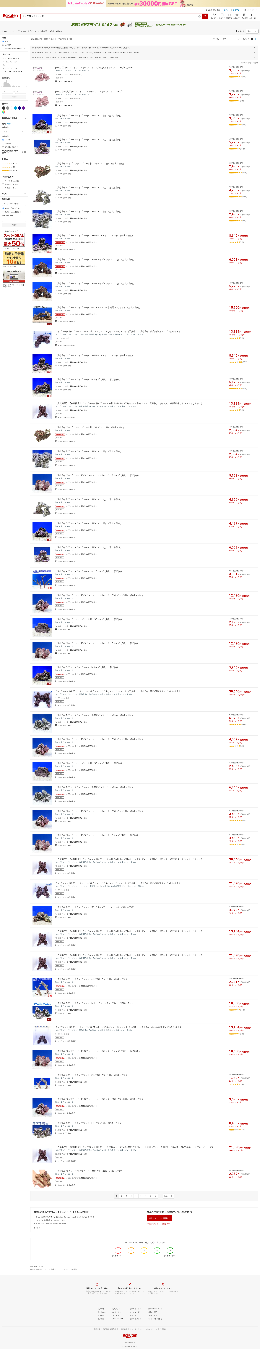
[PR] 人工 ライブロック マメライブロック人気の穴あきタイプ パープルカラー (94, 67)
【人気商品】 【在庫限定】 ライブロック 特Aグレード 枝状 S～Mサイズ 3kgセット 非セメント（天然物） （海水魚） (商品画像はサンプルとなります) (128, 403)
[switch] (24, 152)
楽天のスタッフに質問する (159, 1218)
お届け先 (5, 127)
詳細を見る (114, 57)
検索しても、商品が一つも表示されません (51, 1223)
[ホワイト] (11, 108)
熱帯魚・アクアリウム (60, 1269)
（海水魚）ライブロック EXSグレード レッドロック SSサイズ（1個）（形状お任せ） (99, 739)
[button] (250, 10)
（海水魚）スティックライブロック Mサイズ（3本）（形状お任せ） (89, 1171)
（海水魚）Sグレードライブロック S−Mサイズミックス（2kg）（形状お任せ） (94, 235)
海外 (10, 124)
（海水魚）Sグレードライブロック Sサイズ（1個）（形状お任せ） (88, 115)
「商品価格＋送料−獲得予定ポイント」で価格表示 (48, 39)
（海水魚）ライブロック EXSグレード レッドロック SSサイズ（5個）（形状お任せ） (99, 595)
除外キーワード (8, 215)
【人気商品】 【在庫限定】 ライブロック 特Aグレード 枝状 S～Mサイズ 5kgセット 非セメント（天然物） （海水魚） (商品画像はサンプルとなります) (128, 955)
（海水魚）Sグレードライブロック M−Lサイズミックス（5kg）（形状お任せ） (94, 1003)
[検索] (205, 16)
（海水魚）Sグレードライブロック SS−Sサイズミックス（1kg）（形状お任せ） (95, 259)
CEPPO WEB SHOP (65, 82)
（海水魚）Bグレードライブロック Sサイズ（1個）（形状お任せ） (88, 211)
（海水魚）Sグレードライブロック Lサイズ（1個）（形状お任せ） (88, 1123)
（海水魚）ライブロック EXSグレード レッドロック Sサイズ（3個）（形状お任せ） (99, 643)
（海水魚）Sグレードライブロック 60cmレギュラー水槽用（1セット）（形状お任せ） (98, 307)
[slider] (2, 87)
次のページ (168, 1196)
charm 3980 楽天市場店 (66, 249)
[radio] (3, 41)
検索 (15, 97)
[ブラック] (3, 108)
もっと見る (38, 1228)
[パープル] (23, 108)
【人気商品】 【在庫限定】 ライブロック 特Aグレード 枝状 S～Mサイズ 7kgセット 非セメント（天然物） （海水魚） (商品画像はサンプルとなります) (128, 859)
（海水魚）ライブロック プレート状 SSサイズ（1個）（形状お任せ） (91, 619)
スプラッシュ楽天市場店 (67, 345)
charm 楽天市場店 (64, 126)
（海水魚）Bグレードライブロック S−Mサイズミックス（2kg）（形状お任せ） (94, 715)
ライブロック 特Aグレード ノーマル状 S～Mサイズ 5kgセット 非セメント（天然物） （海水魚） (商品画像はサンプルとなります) (118, 691)
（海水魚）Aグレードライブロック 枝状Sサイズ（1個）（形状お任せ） (91, 571)
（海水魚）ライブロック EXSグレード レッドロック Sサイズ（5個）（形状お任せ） (99, 1051)
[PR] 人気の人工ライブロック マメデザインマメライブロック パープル (89, 91)
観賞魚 (74, 1269)
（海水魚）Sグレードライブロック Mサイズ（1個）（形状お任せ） (89, 379)
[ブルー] (15, 108)
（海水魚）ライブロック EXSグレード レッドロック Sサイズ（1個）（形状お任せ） (99, 475)
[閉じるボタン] (254, 48)
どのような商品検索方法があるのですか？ (51, 1220)
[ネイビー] (19, 108)
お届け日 (5, 136)
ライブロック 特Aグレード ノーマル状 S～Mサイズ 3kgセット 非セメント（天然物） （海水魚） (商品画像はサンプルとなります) (118, 331)
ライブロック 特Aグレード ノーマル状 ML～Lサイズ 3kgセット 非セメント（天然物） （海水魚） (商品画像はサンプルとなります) (118, 1027)
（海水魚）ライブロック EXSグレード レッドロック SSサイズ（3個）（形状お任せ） (99, 1099)
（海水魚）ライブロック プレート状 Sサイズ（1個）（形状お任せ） (90, 163)
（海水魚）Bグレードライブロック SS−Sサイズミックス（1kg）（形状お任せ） (95, 907)
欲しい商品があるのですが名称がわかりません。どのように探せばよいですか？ (65, 1217)
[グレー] (7, 108)
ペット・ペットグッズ (39, 1269)
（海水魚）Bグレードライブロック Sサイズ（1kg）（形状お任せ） (88, 187)
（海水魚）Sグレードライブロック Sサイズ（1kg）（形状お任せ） (88, 139)
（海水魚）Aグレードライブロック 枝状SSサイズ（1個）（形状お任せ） (91, 979)
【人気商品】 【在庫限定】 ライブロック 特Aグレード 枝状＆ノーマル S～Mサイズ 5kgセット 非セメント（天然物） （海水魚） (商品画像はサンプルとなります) (134, 1147)
